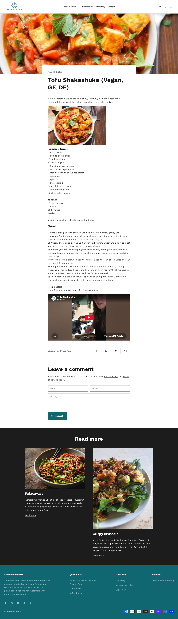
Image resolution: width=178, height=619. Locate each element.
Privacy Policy (111, 376)
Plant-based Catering (163, 580)
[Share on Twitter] (106, 351)
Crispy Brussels (105, 534)
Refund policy (77, 593)
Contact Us (75, 588)
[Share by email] (125, 351)
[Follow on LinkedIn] (30, 603)
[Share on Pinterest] (115, 351)
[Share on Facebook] (96, 351)
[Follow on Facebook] (5, 603)
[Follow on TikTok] (24, 603)
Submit (57, 416)
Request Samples (70, 7)
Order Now (121, 590)
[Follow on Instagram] (12, 603)
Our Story (100, 7)
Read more (30, 515)
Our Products (87, 7)
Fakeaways (34, 493)
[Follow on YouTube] (18, 603)
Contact (111, 7)
